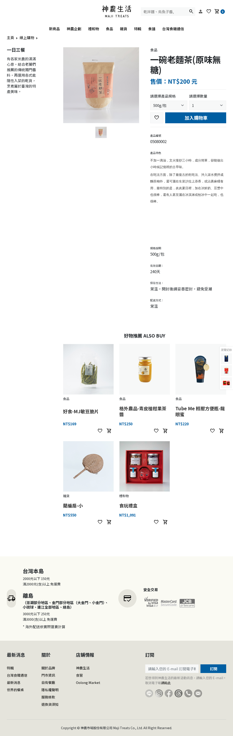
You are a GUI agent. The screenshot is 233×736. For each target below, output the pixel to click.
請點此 (166, 683)
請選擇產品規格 (163, 96)
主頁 (10, 37)
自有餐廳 (48, 682)
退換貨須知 (49, 704)
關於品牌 (48, 667)
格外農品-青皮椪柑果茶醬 (142, 411)
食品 (109, 28)
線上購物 (27, 37)
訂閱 (213, 668)
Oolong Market (88, 682)
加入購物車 (196, 117)
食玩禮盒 (128, 505)
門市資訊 (48, 675)
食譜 (151, 28)
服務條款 (48, 697)
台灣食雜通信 (173, 28)
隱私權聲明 (49, 689)
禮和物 (93, 28)
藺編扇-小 (73, 505)
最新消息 (13, 682)
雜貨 (123, 28)
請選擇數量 (198, 96)
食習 (79, 675)
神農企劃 (74, 28)
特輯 (137, 28)
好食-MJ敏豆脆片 (81, 411)
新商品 (54, 28)
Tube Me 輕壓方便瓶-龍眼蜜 (200, 411)
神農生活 (83, 667)
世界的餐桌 (15, 689)
